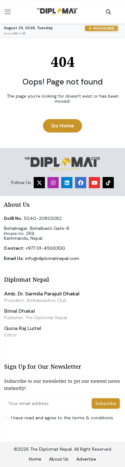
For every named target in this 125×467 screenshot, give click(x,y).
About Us (59, 459)
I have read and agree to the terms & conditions (62, 417)
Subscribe (105, 403)
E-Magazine (101, 28)
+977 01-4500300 (45, 248)
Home (35, 459)
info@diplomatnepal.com (52, 258)
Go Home (62, 125)
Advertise (86, 459)
